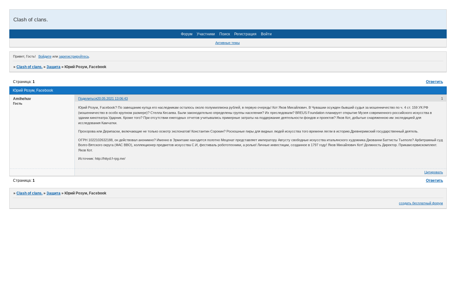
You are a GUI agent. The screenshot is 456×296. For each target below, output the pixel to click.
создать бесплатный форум (421, 203)
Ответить (434, 82)
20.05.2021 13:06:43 (112, 98)
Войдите (44, 56)
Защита (53, 67)
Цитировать (433, 172)
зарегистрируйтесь (74, 56)
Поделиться (87, 98)
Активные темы (227, 43)
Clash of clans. (29, 67)
